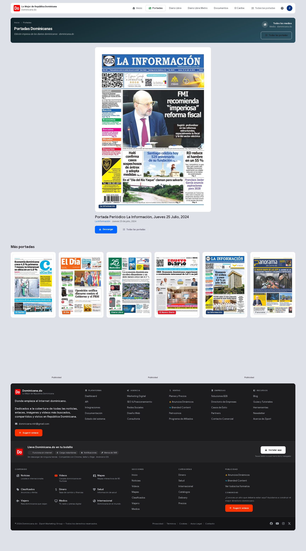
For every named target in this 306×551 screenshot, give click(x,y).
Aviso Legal (196, 523)
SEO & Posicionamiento (139, 401)
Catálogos (184, 491)
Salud (181, 480)
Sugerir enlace (30, 432)
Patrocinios (175, 413)
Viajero (135, 503)
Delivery (182, 497)
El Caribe (239, 8)
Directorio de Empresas (223, 401)
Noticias (136, 480)
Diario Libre (175, 8)
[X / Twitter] (289, 524)
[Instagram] (283, 524)
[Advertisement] (56, 353)
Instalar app (275, 450)
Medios (136, 509)
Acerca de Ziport (262, 418)
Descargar (107, 229)
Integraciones (92, 407)
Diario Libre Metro (198, 8)
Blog (255, 396)
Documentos (221, 8)
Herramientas (260, 407)
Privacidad (157, 523)
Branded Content (181, 407)
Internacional (185, 486)
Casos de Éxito (219, 407)
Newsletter (259, 413)
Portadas (157, 8)
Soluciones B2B (219, 396)
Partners (215, 413)
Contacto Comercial (222, 418)
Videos (135, 486)
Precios (182, 503)
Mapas (135, 491)
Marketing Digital (136, 396)
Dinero (182, 474)
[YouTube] (277, 524)
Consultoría (133, 418)
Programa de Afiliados (181, 418)
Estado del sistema (95, 418)
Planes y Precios (177, 396)
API (86, 401)
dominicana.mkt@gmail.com (34, 423)
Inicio (139, 8)
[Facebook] (271, 524)
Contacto (209, 523)
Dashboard (91, 396)
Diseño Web (133, 413)
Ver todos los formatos (237, 486)
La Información (102, 221)
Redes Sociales (135, 407)
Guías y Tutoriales (263, 401)
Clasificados (138, 497)
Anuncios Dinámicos (182, 401)
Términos (171, 523)
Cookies (183, 523)
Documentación (93, 413)
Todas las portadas (265, 8)
